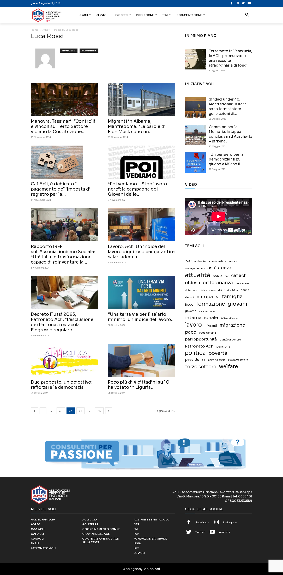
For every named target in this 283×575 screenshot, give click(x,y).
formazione (210, 304)
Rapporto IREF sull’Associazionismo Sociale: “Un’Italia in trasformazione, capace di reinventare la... (63, 254)
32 (60, 410)
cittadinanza (218, 283)
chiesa (192, 283)
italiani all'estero (230, 318)
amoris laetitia (217, 261)
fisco (189, 304)
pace (190, 332)
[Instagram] (237, 3)
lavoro (193, 325)
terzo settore (200, 367)
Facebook (202, 522)
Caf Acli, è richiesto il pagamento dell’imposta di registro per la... (61, 189)
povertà (217, 353)
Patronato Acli (199, 346)
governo (190, 311)
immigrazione (207, 311)
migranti (210, 325)
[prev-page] (34, 410)
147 (99, 410)
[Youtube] (249, 3)
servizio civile (216, 360)
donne (245, 290)
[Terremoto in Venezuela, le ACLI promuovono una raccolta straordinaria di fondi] (195, 59)
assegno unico (195, 268)
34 (80, 410)
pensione (223, 346)
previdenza (195, 359)
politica (195, 353)
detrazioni (191, 290)
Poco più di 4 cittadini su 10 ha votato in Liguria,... (138, 384)
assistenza (219, 268)
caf (227, 276)
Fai (217, 297)
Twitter (200, 532)
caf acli (239, 276)
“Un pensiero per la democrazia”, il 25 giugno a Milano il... (226, 159)
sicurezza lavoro (238, 360)
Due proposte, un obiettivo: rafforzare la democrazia (61, 384)
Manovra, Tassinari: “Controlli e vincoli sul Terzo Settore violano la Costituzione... (63, 126)
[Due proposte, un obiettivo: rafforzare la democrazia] (64, 360)
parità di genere (230, 339)
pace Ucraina (207, 332)
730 (188, 261)
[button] (247, 15)
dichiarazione (207, 290)
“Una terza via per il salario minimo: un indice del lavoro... (141, 317)
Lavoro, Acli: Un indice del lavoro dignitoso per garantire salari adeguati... (141, 252)
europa (205, 296)
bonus (217, 276)
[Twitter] (243, 3)
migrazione (232, 325)
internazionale (201, 317)
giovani (237, 304)
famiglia (232, 296)
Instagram (230, 522)
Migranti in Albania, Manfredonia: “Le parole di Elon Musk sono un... (137, 126)
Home (35, 29)
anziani (233, 261)
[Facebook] (232, 3)
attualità (197, 275)
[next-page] (108, 410)
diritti (221, 290)
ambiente (200, 261)
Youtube (224, 532)
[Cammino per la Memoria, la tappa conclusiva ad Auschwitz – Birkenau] (195, 135)
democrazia (242, 283)
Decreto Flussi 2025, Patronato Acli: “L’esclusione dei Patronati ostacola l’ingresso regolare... (62, 322)
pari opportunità (201, 339)
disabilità (232, 290)
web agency (133, 569)
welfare (228, 366)
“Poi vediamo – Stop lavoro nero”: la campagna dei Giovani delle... (137, 189)
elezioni (189, 297)
